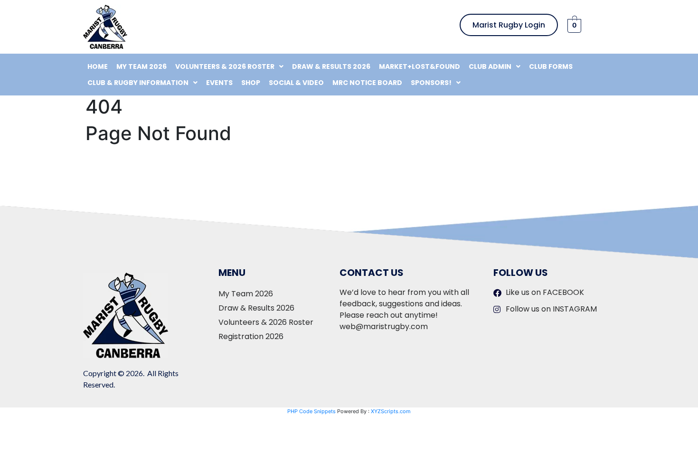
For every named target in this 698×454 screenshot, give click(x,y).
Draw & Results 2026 (331, 66)
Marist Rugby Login (508, 24)
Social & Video (296, 82)
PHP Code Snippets (311, 411)
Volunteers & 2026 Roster (224, 66)
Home (97, 66)
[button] (229, 66)
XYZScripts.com (391, 411)
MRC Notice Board (367, 82)
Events (219, 82)
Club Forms (551, 66)
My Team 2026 (141, 66)
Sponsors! (431, 82)
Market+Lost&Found (419, 66)
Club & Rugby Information (138, 82)
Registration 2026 (250, 336)
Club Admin (490, 66)
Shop (250, 82)
